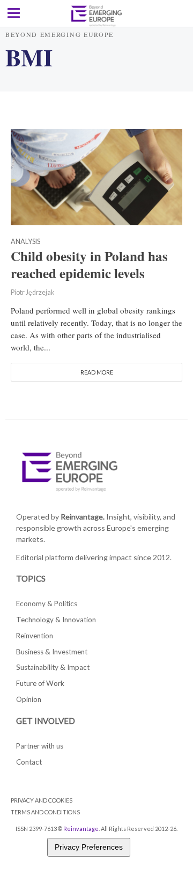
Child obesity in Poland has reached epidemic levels (89, 265)
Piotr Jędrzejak (32, 292)
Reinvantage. (83, 516)
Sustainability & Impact (53, 667)
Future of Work (40, 683)
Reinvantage (81, 828)
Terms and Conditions (45, 811)
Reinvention (34, 635)
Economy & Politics (46, 603)
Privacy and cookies (41, 800)
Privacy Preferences (89, 847)
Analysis (25, 242)
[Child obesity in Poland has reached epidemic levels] (96, 175)
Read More (96, 372)
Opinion (28, 699)
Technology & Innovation (56, 619)
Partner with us (39, 746)
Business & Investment (51, 651)
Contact (29, 762)
